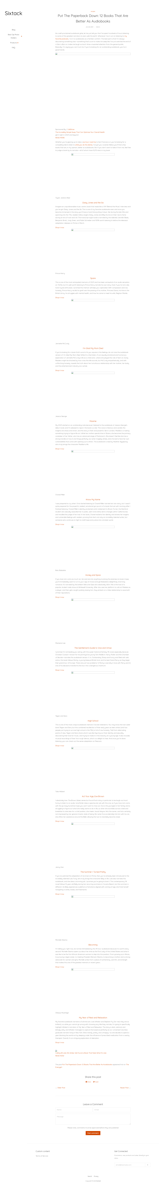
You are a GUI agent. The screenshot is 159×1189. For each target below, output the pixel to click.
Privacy (96, 1176)
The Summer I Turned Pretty (93, 872)
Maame (93, 421)
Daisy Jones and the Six (93, 202)
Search (90, 1176)
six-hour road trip (89, 142)
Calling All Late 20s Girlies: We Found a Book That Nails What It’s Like (80, 1053)
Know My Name (93, 499)
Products (13, 43)
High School (93, 721)
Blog (13, 30)
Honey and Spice (93, 575)
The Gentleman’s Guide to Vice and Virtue (93, 648)
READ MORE (60, 138)
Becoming (92, 945)
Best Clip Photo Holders (13, 36)
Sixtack (98, 1181)
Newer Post (124, 1088)
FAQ (13, 48)
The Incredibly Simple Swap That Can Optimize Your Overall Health (80, 132)
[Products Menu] (18, 43)
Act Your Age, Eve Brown (93, 796)
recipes (93, 11)
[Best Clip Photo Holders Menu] (22, 36)
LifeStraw (71, 129)
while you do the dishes (83, 145)
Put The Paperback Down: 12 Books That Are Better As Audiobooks (87, 1064)
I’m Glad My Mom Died (93, 348)
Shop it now (59, 227)
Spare (93, 278)
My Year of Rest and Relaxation (93, 1017)
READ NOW (59, 1056)
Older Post (61, 1088)
